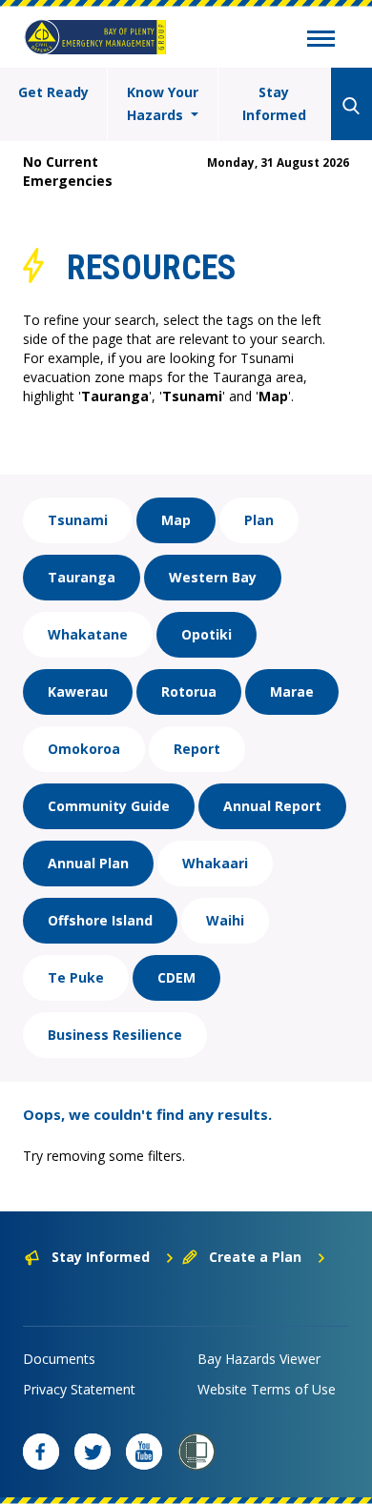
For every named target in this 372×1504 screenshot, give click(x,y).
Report (197, 749)
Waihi (225, 920)
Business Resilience (115, 1035)
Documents (59, 1359)
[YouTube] (144, 1451)
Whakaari (215, 863)
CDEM (176, 977)
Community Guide (109, 806)
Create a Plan (255, 1257)
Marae (292, 691)
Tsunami (78, 520)
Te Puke (76, 977)
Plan (259, 520)
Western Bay (213, 577)
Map (176, 520)
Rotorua (189, 691)
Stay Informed (274, 103)
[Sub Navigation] (321, 41)
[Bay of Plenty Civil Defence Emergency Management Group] (95, 37)
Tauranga (81, 577)
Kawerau (78, 691)
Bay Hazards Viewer (258, 1359)
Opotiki (206, 634)
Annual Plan (88, 863)
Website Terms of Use (266, 1389)
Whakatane (88, 634)
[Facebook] (41, 1451)
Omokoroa (84, 749)
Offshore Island (100, 920)
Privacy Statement (79, 1389)
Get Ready (53, 92)
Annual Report (272, 806)
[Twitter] (92, 1451)
